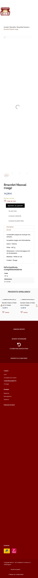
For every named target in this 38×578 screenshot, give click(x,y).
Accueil (6, 27)
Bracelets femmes (23, 27)
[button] (10, 200)
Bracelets (13, 27)
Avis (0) (9, 230)
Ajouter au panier (15, 205)
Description (10, 227)
